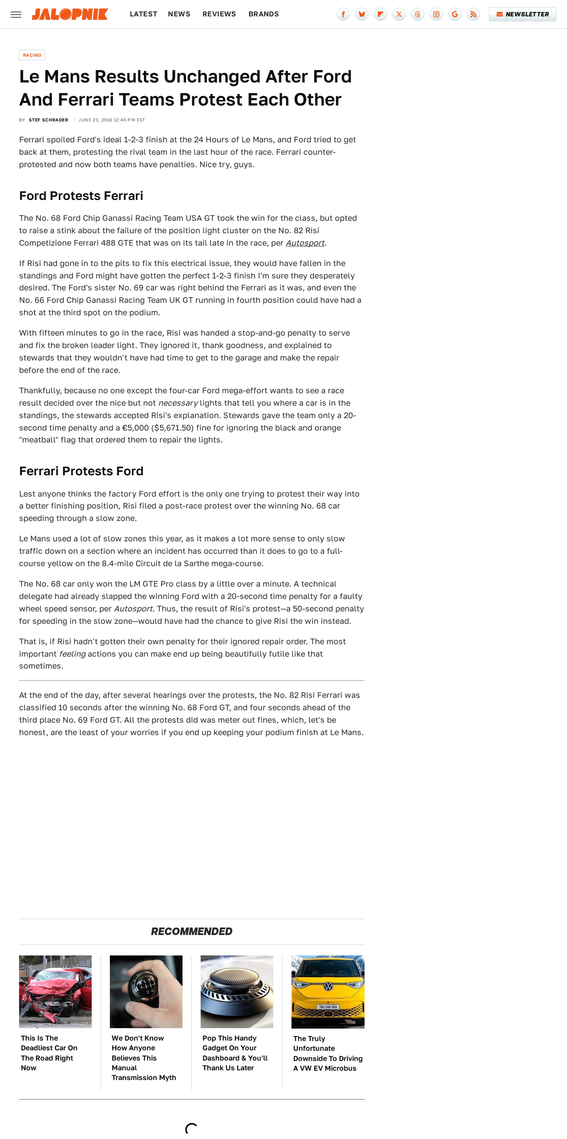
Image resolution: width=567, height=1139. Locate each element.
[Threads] (417, 14)
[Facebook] (343, 14)
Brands (264, 14)
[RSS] (473, 14)
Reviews (219, 14)
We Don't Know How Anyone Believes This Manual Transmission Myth (144, 1058)
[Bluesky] (362, 14)
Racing (32, 55)
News (179, 14)
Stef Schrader (48, 119)
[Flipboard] (380, 14)
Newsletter (527, 14)
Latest (143, 14)
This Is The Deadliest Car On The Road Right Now (49, 1053)
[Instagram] (436, 14)
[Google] (455, 14)
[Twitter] (399, 14)
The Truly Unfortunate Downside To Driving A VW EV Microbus (328, 1053)
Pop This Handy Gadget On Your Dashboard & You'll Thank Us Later (235, 1053)
